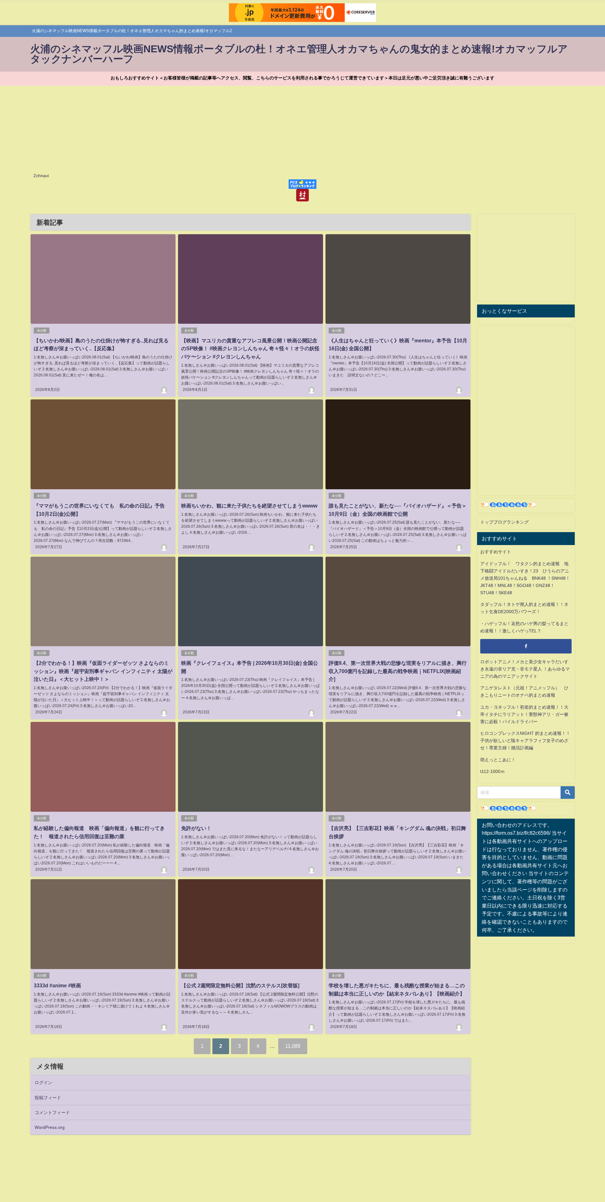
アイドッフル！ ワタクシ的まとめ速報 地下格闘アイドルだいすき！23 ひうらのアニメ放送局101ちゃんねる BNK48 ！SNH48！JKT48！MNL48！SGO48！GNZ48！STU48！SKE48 (525, 578)
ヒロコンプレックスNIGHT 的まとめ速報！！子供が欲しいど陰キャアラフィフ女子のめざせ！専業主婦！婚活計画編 (525, 740)
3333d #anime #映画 (57, 985)
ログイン (43, 1082)
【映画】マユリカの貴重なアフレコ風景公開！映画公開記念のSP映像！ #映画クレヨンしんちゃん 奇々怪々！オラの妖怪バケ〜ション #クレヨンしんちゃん (250, 348)
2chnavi (41, 175)
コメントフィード (52, 1112)
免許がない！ (196, 828)
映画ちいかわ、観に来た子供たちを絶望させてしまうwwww (249, 505)
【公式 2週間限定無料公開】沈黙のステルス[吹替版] (240, 985)
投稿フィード (48, 1097)
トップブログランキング (504, 522)
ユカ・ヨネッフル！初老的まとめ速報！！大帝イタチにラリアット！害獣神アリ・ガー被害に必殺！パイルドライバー (524, 714)
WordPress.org (50, 1127)
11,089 (292, 1045)
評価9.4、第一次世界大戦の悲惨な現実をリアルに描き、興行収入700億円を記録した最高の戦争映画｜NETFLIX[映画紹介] (398, 671)
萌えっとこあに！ (498, 760)
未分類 (41, 330)
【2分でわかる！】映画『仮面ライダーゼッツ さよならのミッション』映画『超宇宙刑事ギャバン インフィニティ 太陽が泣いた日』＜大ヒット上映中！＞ (103, 671)
